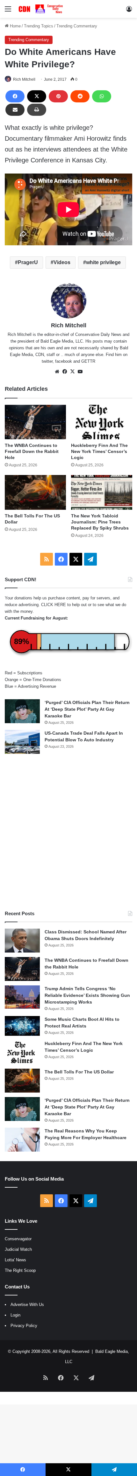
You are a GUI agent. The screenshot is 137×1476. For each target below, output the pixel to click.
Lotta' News (15, 1259)
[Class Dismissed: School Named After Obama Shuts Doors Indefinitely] (22, 941)
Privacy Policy (24, 1325)
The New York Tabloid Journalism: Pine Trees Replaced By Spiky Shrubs (100, 521)
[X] (36, 96)
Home (15, 26)
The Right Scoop (20, 1270)
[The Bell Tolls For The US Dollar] (35, 492)
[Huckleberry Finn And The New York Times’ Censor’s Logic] (101, 422)
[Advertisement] (68, 832)
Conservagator (18, 1238)
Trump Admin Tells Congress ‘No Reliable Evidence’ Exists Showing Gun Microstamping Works (87, 995)
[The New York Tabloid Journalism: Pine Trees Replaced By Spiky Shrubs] (101, 492)
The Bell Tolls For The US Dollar (79, 1071)
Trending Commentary (76, 26)
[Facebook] (15, 96)
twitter (47, 361)
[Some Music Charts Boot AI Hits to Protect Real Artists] (22, 1026)
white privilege (103, 262)
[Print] (36, 110)
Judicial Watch (18, 1249)
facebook (63, 361)
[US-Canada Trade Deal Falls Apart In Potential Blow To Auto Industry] (22, 742)
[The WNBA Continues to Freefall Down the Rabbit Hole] (35, 422)
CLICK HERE (53, 604)
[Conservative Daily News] (41, 8)
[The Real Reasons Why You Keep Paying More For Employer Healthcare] (22, 1140)
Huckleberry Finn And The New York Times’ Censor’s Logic (99, 451)
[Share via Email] (15, 110)
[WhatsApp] (101, 96)
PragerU (28, 262)
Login (15, 1315)
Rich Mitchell (24, 79)
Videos (62, 262)
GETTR (88, 361)
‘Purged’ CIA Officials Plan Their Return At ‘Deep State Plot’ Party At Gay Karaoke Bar (87, 709)
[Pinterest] (58, 96)
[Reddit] (80, 96)
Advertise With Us (27, 1304)
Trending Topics (38, 26)
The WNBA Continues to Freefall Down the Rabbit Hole (32, 451)
